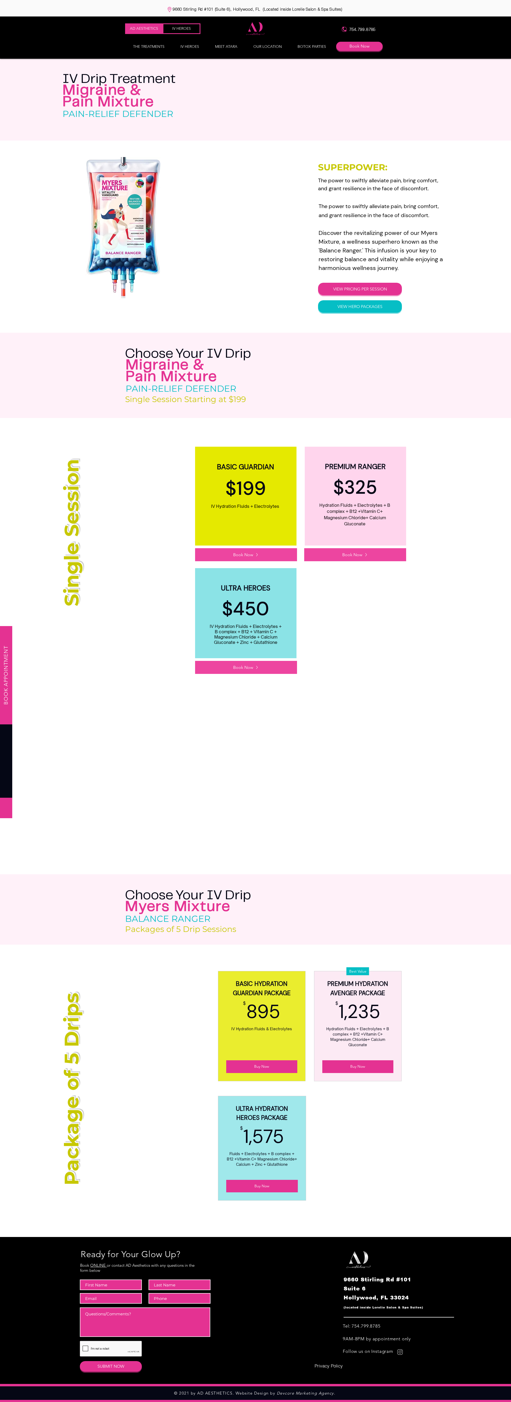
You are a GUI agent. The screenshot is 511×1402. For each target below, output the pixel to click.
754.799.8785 (366, 1326)
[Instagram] (400, 1352)
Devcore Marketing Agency (305, 1393)
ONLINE (98, 1265)
